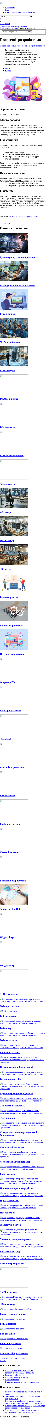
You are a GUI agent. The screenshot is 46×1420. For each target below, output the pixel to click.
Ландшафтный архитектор (16, 1377)
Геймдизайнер (8, 314)
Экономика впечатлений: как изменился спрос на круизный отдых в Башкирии (25, 1411)
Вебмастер (6, 1028)
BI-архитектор (8, 427)
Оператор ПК (7, 682)
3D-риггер (5, 569)
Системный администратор (15, 1161)
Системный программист (14, 1353)
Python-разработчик (11, 625)
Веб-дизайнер (7, 1333)
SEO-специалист (9, 994)
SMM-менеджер (8, 1292)
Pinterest (34, 216)
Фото (7, 68)
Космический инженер (15, 1375)
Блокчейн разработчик (13, 880)
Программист (7, 1212)
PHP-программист (10, 710)
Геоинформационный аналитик (17, 285)
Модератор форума (10, 1224)
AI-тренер (5, 512)
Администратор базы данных (16, 1093)
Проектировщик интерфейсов (16, 1188)
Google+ (27, 216)
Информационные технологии (14, 26)
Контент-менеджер (10, 1251)
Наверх (3, 1360)
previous (3, 223)
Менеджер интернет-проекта (16, 1239)
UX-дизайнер (7, 965)
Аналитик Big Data (10, 909)
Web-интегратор (9, 1040)
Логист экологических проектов (19, 1370)
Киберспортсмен (9, 1016)
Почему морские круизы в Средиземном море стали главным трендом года (25, 1406)
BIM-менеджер (8, 370)
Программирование (8, 28)
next (8, 223)
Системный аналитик (12, 1147)
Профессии (10, 8)
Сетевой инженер (9, 852)
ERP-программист (10, 1343)
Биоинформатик (9, 597)
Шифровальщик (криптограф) (17, 1067)
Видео (8, 70)
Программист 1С (9, 1200)
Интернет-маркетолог (12, 654)
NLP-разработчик (10, 342)
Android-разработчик (12, 767)
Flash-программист (10, 824)
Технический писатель (12, 1105)
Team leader (6, 739)
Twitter (20, 216)
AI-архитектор (8, 484)
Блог (7, 10)
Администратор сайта (12, 1263)
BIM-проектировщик (12, 455)
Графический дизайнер (13, 1314)
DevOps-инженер (9, 398)
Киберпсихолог (12, 1380)
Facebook (13, 216)
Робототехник (7, 1174)
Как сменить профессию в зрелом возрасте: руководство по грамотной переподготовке (24, 1402)
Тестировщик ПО (9, 1118)
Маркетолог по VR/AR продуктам (20, 1373)
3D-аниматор (7, 1304)
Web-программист (10, 1006)
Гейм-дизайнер (8, 1323)
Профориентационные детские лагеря (21, 12)
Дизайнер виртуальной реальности (19, 257)
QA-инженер (7, 540)
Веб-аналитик (7, 795)
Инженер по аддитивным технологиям (22, 1382)
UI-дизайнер (7, 937)
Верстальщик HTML (11, 1079)
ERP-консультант (10, 1052)
